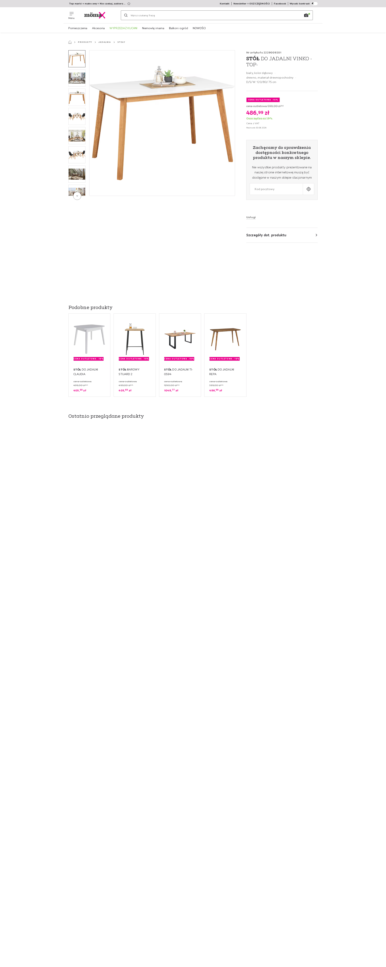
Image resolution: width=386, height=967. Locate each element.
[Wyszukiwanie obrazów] (306, 15)
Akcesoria (98, 28)
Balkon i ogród (178, 28)
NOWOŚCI (199, 28)
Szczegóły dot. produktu (266, 235)
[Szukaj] (126, 15)
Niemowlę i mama (153, 28)
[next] (77, 196)
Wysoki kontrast (300, 3)
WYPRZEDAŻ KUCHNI (123, 28)
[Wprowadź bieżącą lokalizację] (308, 188)
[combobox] (276, 188)
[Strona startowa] (70, 42)
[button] (76, 58)
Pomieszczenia (77, 28)
